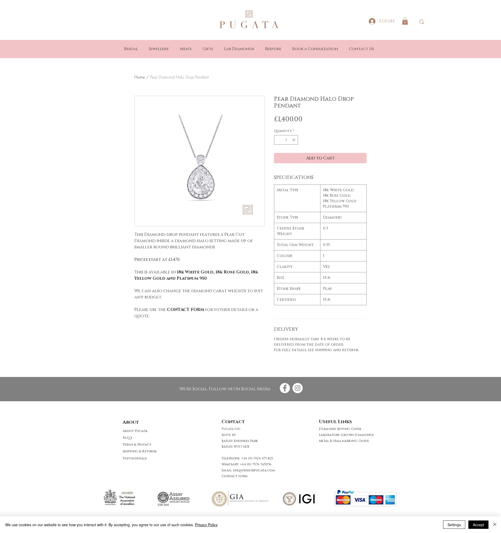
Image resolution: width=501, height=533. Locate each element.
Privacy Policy (206, 524)
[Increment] (294, 139)
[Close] (495, 524)
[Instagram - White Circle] (298, 388)
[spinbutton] (286, 139)
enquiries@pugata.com (254, 470)
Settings (454, 524)
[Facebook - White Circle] (285, 388)
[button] (405, 21)
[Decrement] (278, 139)
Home (139, 77)
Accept (478, 524)
